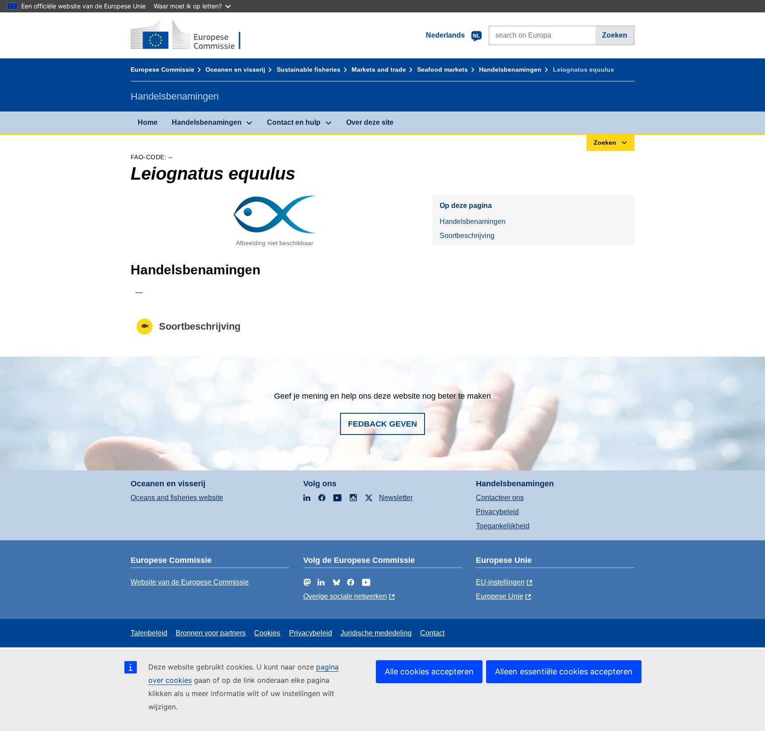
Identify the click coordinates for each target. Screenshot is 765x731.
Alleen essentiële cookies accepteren (564, 671)
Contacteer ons (500, 497)
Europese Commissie (162, 69)
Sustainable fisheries (308, 69)
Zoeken (614, 35)
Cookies (267, 633)
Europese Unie (499, 596)
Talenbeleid (149, 633)
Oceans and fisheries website (177, 497)
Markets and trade (379, 69)
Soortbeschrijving (467, 235)
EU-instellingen (500, 582)
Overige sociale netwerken (345, 596)
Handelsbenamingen (510, 69)
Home (148, 122)
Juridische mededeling (376, 633)
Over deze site (370, 122)
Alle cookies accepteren (429, 671)
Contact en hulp (294, 122)
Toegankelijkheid (502, 526)
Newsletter (396, 497)
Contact (432, 633)
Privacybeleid (497, 512)
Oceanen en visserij (235, 69)
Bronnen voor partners (211, 633)
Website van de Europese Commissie (190, 582)
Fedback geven (382, 423)
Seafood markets (442, 69)
